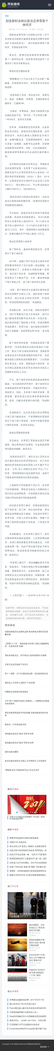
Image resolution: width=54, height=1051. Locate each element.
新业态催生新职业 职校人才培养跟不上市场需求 (25, 760)
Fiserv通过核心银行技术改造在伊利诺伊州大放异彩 (31, 1008)
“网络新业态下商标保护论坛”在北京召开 (22, 769)
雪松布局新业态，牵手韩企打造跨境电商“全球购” (26, 655)
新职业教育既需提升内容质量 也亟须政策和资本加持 (26, 714)
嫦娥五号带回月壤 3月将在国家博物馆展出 (27, 875)
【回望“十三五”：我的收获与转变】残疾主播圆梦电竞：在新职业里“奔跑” (27, 645)
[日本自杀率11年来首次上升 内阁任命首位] (17, 959)
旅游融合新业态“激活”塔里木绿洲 (19, 733)
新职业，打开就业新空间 (15, 724)
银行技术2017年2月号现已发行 (22, 1003)
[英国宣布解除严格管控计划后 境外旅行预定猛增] (17, 944)
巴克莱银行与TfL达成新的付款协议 (24, 1024)
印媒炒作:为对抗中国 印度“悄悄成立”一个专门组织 (37, 972)
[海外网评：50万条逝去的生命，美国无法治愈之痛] (27, 905)
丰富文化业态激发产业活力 (16, 664)
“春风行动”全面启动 (17, 842)
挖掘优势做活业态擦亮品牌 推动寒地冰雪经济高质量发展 (26, 633)
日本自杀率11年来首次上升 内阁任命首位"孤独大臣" (37, 957)
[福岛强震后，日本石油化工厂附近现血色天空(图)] (17, 929)
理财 (7, 15)
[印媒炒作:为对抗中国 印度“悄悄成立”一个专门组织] (17, 974)
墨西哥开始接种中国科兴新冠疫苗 (23, 837)
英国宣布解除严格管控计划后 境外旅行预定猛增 (37, 942)
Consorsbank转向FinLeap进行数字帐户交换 (28, 1028)
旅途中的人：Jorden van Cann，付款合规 (27, 1020)
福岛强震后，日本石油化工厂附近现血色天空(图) (37, 927)
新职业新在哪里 (11, 751)
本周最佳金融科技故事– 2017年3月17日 (26, 999)
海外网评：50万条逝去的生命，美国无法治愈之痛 (26, 915)
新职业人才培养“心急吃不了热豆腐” (20, 682)
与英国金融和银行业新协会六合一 (23, 1012)
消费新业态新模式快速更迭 (16, 691)
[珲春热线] (11, 5)
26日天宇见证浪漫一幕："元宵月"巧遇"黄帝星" (29, 854)
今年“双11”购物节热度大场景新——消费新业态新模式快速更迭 (27, 702)
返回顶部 (43, 1046)
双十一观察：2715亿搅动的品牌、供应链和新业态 (26, 673)
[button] (17, 812)
